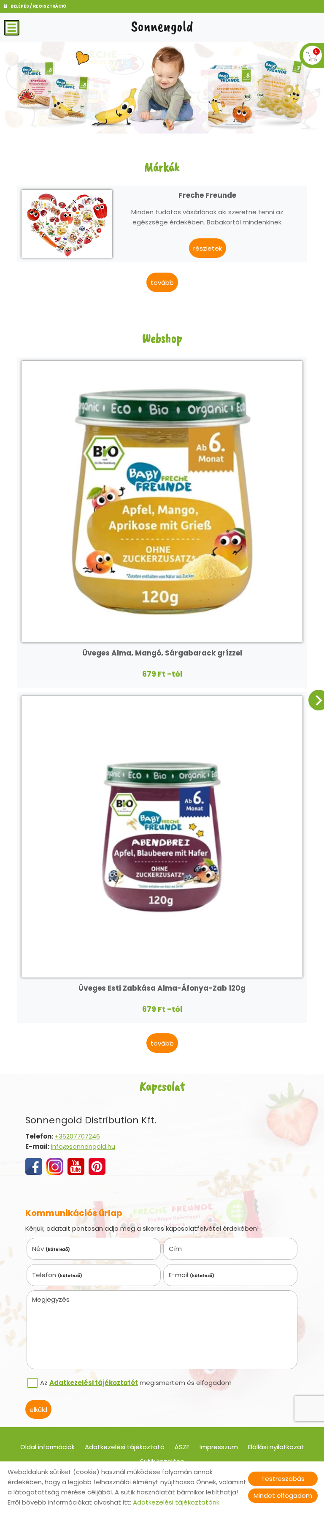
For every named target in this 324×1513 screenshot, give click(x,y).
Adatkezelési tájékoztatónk (176, 1502)
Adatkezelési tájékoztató (125, 1446)
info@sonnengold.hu (83, 1146)
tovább (162, 282)
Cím (175, 1248)
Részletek (207, 248)
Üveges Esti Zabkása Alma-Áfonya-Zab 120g (162, 988)
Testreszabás (283, 1478)
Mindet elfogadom (283, 1495)
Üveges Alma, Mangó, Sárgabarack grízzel (162, 653)
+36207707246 (77, 1136)
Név (51, 1248)
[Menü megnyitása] (11, 27)
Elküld (38, 1409)
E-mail (192, 1274)
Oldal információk (47, 1446)
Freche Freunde (207, 195)
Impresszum (219, 1446)
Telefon (57, 1274)
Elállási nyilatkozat (276, 1446)
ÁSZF (182, 1446)
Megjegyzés (51, 1299)
